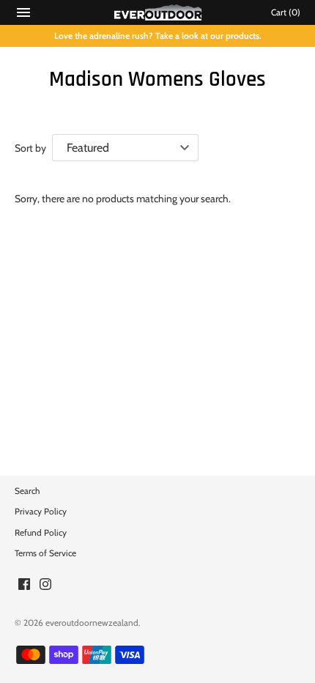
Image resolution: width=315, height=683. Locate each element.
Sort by (30, 148)
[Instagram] (45, 585)
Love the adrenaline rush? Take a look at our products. (158, 36)
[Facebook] (24, 585)
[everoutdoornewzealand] (158, 12)
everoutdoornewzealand (91, 623)
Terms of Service (45, 553)
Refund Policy (41, 533)
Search (27, 491)
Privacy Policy (41, 511)
